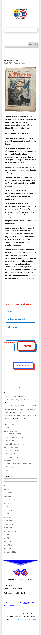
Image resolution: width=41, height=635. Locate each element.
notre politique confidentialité (26, 619)
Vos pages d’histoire (13, 450)
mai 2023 (7, 538)
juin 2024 (7, 514)
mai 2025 (7, 503)
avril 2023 (7, 541)
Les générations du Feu (14, 437)
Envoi (26, 346)
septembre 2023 (10, 531)
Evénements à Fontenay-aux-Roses (19, 463)
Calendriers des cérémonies (16, 444)
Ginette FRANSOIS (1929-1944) (15, 400)
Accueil (6, 427)
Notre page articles (12, 467)
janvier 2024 (8, 524)
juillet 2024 (8, 510)
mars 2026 (8, 493)
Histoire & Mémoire (11, 447)
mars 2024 (8, 517)
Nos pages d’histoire (13, 454)
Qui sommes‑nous (10, 431)
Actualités (7, 461)
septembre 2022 (10, 552)
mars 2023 (8, 545)
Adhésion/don (23, 365)
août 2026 (7, 489)
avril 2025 (7, 507)
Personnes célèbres (13, 457)
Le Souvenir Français (13, 434)
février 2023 (8, 548)
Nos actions (10, 441)
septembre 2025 (10, 500)
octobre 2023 (8, 528)
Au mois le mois (19, 63)
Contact (6, 470)
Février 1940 (11, 60)
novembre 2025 (9, 496)
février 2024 (8, 521)
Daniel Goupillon (10, 396)
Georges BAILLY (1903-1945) (14, 406)
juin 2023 (7, 534)
